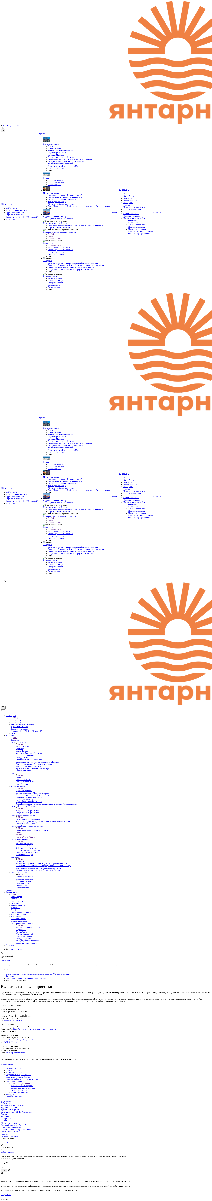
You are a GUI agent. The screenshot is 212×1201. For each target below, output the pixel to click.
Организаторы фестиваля (139, 233)
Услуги (126, 194)
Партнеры (10, 219)
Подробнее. (6, 1195)
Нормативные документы (134, 207)
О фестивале (133, 220)
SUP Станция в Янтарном (59, 247)
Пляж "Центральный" (57, 182)
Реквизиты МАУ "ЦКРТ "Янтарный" (22, 217)
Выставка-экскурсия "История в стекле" (65, 195)
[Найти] (3, 130)
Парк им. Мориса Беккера (59, 227)
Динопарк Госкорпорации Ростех (62, 199)
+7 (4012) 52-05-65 (11, 125)
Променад (52, 146)
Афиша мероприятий (137, 225)
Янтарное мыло (54, 287)
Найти (4, 1170)
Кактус (51, 236)
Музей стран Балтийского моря (61, 204)
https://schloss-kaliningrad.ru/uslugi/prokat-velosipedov (34, 1029)
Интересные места (51, 144)
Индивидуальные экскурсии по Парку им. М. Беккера (70, 269)
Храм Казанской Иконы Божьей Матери (65, 166)
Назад (15, 718)
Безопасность (129, 211)
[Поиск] (3, 708)
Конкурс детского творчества (140, 231)
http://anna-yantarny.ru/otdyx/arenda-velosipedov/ (25, 1040)
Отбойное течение (131, 214)
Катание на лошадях (56, 254)
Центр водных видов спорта (60, 252)
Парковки (127, 198)
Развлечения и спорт (51, 243)
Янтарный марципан (57, 278)
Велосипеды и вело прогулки (60, 250)
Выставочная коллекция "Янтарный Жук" (65, 197)
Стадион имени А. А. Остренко (61, 157)
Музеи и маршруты (51, 193)
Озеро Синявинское (56, 168)
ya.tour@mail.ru (7, 960)
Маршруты (128, 203)
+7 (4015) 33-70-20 (10, 1042)
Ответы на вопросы (131, 216)
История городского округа (17, 210)
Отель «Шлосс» (54, 148)
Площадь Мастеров (56, 155)
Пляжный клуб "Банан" (58, 239)
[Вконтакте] (7, 970)
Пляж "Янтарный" (56, 180)
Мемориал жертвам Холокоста (60, 164)
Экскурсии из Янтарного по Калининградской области (71, 267)
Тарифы (126, 205)
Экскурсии (47, 261)
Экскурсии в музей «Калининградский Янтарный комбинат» (73, 263)
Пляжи (46, 178)
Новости (114, 213)
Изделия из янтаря (55, 280)
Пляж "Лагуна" (54, 185)
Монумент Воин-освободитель (61, 150)
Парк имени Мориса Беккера (55, 223)
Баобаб (51, 234)
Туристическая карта (15, 213)
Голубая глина (54, 285)
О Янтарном (6, 204)
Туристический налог (132, 209)
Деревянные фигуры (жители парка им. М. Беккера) (70, 159)
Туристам (42, 134)
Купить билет (134, 222)
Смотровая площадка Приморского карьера (66, 162)
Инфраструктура (130, 200)
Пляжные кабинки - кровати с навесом (59, 232)
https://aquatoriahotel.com (16, 1053)
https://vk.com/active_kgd (14, 1020)
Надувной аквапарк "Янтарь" (55, 216)
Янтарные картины (56, 283)
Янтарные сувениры (51, 276)
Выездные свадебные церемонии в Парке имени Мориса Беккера (75, 225)
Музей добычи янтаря (57, 202)
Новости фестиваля (136, 227)
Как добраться (129, 196)
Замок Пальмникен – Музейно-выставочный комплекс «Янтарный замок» (79, 206)
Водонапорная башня (57, 153)
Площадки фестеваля (137, 229)
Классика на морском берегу (135, 218)
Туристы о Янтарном (15, 215)
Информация (124, 190)
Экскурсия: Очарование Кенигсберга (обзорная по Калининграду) (76, 265)
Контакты (157, 213)
